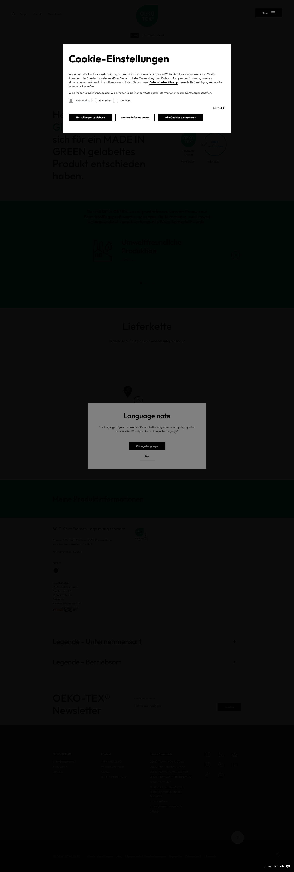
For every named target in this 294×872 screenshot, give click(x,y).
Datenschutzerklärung (163, 82)
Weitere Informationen (135, 117)
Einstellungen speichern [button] (90, 117)
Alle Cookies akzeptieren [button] (180, 117)
